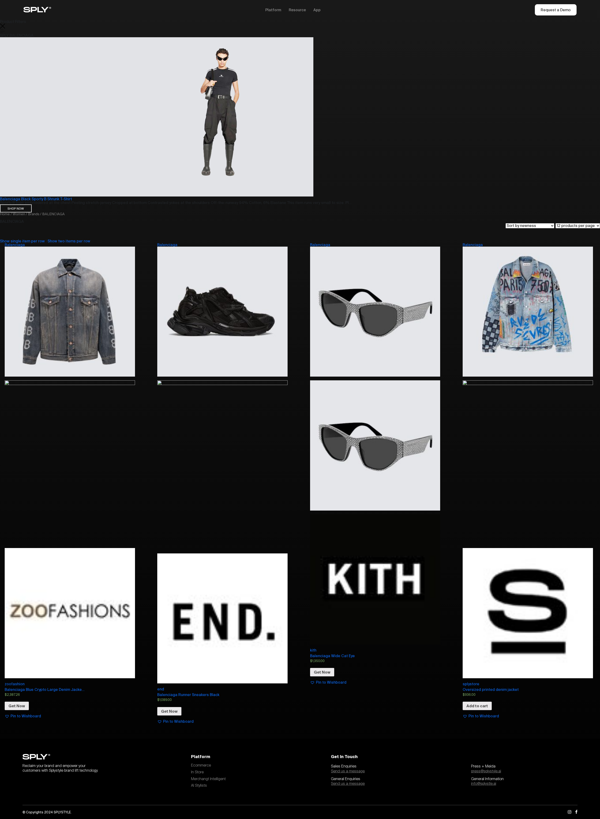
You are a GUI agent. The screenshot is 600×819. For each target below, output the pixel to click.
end (160, 689)
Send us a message (348, 771)
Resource (297, 10)
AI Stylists (199, 785)
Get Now (16, 706)
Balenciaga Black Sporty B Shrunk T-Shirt (36, 199)
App (317, 10)
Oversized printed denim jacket (491, 689)
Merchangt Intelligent (208, 779)
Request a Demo (556, 10)
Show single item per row (22, 241)
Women (19, 214)
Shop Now (16, 208)
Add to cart (477, 706)
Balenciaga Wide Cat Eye (332, 656)
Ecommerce (201, 765)
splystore (471, 684)
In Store (197, 772)
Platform (273, 10)
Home (5, 214)
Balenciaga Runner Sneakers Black (188, 695)
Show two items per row (69, 241)
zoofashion (15, 684)
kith (313, 650)
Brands (33, 214)
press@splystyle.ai (486, 771)
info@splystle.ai (483, 783)
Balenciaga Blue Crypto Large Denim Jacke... (45, 689)
